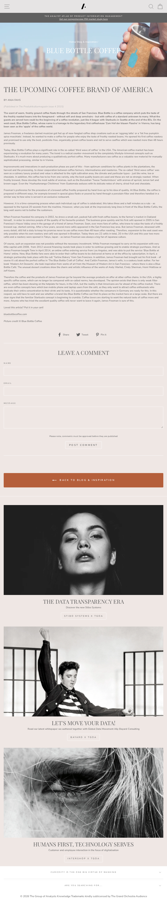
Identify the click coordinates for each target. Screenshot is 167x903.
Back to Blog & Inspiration (86, 480)
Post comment (83, 445)
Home (72, 42)
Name (7, 363)
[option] (83, 17)
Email (8, 383)
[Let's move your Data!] (83, 671)
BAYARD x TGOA (83, 737)
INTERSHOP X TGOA (83, 858)
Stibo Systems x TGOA (83, 616)
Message (10, 403)
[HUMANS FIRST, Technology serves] (83, 793)
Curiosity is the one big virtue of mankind (83, 872)
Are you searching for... (84, 885)
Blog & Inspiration (87, 42)
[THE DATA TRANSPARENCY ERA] (83, 550)
